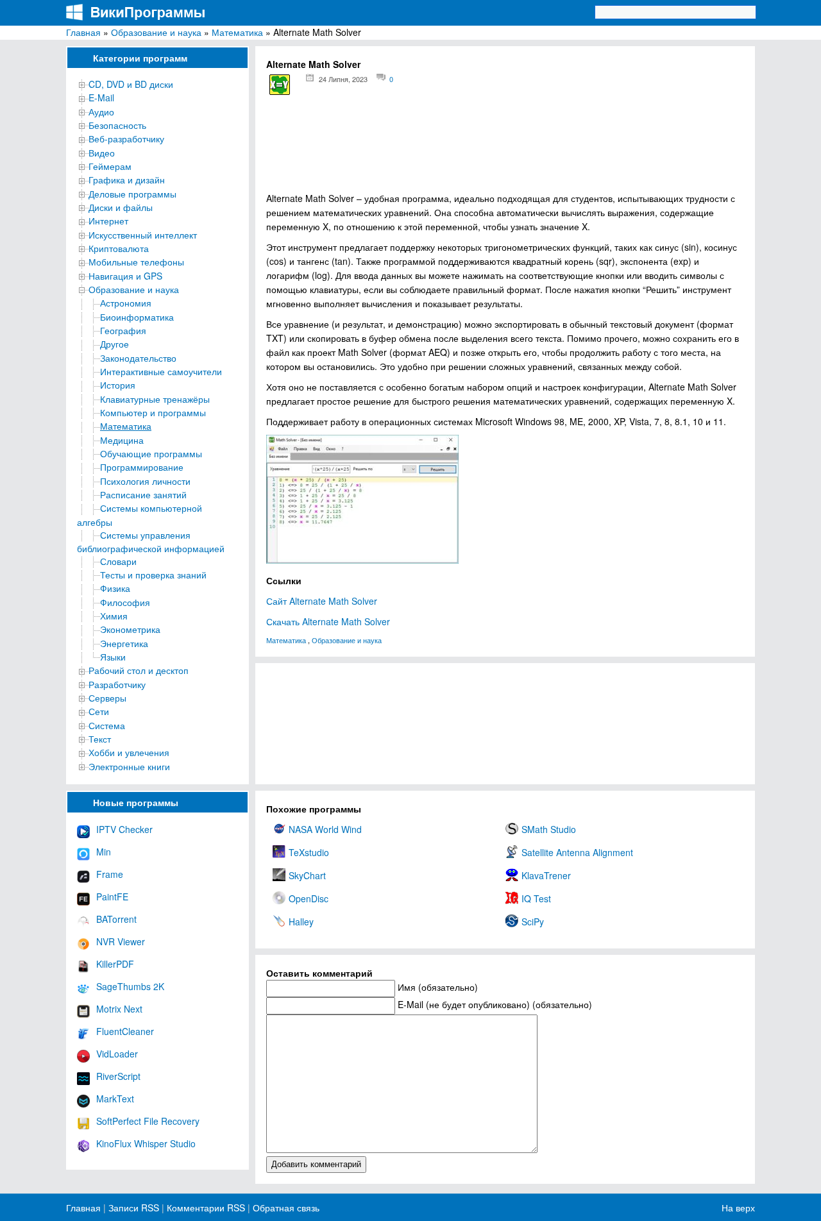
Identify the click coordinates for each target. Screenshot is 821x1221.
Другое (114, 343)
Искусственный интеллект (143, 234)
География (123, 330)
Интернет (108, 220)
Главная (83, 32)
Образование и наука (156, 32)
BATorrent (116, 919)
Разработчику (117, 684)
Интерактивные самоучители (161, 371)
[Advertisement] (505, 148)
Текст (100, 738)
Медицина (122, 440)
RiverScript (118, 1076)
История (117, 384)
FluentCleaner (125, 1031)
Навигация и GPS (125, 275)
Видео (102, 152)
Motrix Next (119, 1008)
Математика (237, 32)
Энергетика (124, 643)
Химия (114, 615)
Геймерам (110, 166)
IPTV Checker (124, 829)
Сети (99, 711)
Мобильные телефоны (136, 261)
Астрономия (125, 302)
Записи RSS (133, 1207)
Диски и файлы (121, 207)
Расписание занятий (143, 494)
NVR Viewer (120, 941)
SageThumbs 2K (130, 986)
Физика (115, 588)
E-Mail (101, 97)
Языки (113, 656)
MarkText (115, 1098)
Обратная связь (284, 1207)
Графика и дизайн (127, 179)
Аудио (101, 111)
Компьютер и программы (153, 412)
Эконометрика (130, 629)
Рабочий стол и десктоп (139, 670)
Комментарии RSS (206, 1207)
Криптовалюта (119, 248)
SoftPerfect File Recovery (147, 1121)
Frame (109, 874)
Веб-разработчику (126, 138)
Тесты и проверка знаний (153, 574)
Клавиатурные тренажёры (155, 398)
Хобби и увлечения (129, 752)
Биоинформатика (137, 316)
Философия (125, 602)
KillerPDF (115, 963)
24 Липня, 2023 (343, 79)
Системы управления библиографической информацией (150, 541)
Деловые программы (132, 193)
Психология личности (145, 481)
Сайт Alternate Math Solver (321, 600)
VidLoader (117, 1053)
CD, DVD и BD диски (131, 84)
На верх (738, 1207)
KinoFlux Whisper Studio (146, 1143)
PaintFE (112, 896)
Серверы (107, 697)
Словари (118, 561)
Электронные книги (129, 766)
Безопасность (117, 125)
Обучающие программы (151, 453)
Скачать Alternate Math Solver (328, 621)
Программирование (141, 466)
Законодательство (138, 357)
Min (103, 851)
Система (107, 725)
